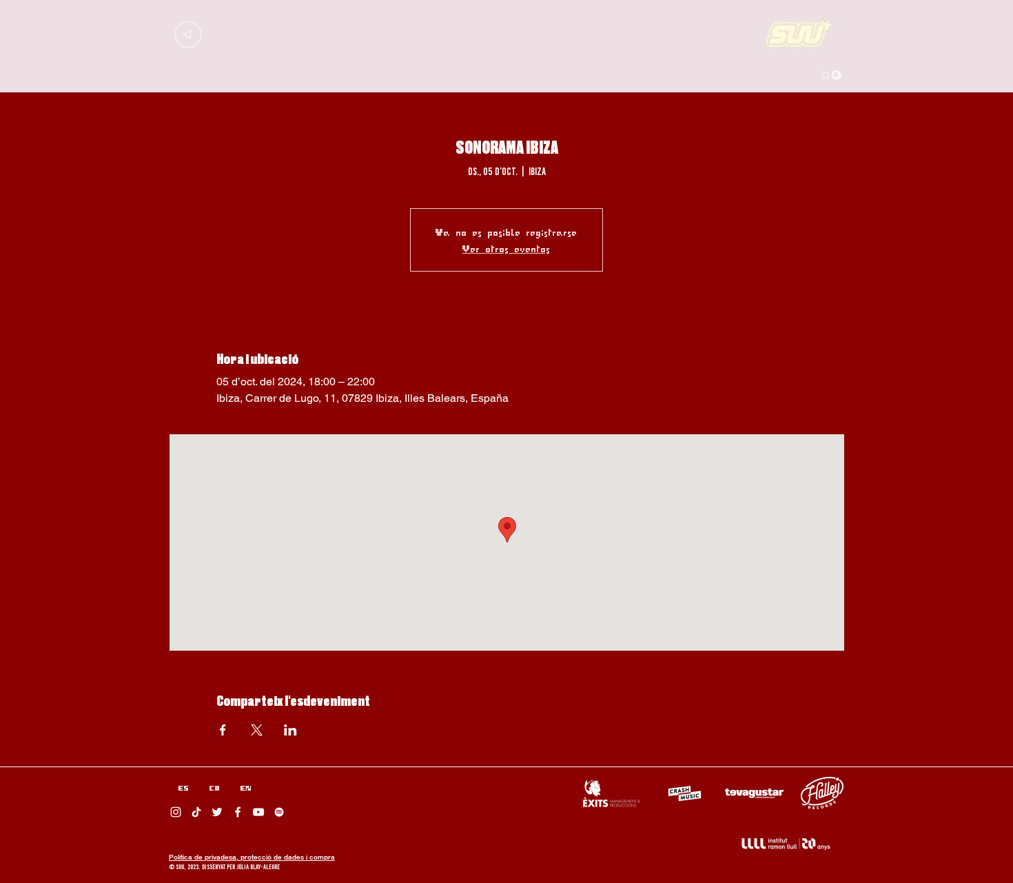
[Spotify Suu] (279, 812)
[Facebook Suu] (238, 812)
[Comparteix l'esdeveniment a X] (256, 729)
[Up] (188, 34)
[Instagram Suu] (176, 812)
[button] (831, 75)
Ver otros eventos (506, 248)
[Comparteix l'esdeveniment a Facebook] (222, 729)
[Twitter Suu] (217, 812)
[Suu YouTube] (258, 812)
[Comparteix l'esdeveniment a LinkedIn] (290, 729)
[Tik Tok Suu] (196, 812)
